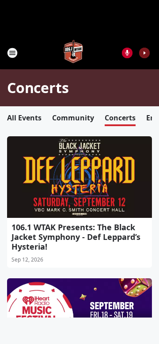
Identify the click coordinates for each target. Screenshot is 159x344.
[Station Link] (73, 52)
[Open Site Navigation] (12, 53)
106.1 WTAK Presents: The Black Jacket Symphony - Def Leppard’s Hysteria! (75, 236)
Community (73, 118)
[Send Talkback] (127, 53)
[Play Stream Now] (144, 53)
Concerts (120, 118)
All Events (24, 118)
